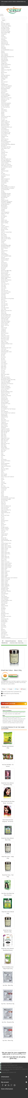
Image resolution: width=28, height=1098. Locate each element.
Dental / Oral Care (5, 325)
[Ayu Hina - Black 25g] (7, 977)
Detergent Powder (5, 588)
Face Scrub (3, 361)
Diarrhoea (3, 39)
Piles (2, 172)
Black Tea (3, 502)
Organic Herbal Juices (6, 564)
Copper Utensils (4, 533)
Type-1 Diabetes (4, 54)
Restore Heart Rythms (6, 64)
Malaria (2, 113)
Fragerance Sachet (5, 428)
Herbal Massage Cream (6, 347)
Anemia (2, 198)
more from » (12, 675)
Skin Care (3, 334)
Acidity (2, 35)
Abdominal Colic (4, 43)
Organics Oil (3, 560)
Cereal (2, 491)
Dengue (2, 112)
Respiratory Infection (5, 246)
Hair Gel (3, 418)
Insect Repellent (4, 599)
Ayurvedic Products (5, 23)
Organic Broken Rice (5, 553)
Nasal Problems (4, 248)
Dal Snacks (3, 524)
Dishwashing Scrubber (6, 499)
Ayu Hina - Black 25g (8, 985)
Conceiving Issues (5, 131)
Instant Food (4, 488)
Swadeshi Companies (5, 637)
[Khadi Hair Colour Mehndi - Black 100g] (7, 830)
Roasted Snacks (4, 520)
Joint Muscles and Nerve (6, 85)
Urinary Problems (5, 163)
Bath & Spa (3, 311)
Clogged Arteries (4, 60)
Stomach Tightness (5, 44)
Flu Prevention (4, 117)
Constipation (3, 34)
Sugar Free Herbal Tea (6, 510)
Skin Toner (3, 369)
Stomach (3, 257)
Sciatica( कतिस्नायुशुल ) (5, 95)
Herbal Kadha (4, 511)
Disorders (3, 192)
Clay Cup (3, 302)
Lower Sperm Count (5, 148)
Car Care (3, 595)
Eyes (2, 452)
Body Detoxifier (4, 76)
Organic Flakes (4, 583)
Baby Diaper (3, 446)
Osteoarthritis (4, 89)
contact (1, 14)
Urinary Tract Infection (6, 164)
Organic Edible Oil (5, 584)
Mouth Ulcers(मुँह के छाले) (6, 270)
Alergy (2, 73)
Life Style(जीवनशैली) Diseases (7, 50)
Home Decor (3, 633)
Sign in (2, 5)
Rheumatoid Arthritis (5, 88)
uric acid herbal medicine (6, 167)
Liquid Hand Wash (5, 597)
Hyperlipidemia (4, 206)
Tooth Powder (4, 327)
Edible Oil (3, 470)
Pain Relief (3, 625)
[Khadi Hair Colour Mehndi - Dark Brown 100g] (7, 774)
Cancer (2, 71)
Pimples (3, 230)
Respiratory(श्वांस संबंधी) (6, 245)
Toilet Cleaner (4, 596)
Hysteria (3, 137)
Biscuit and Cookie (5, 515)
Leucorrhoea (3, 128)
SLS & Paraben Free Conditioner (8, 412)
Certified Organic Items (6, 543)
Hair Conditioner (4, 411)
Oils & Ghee (3, 559)
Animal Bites (4, 182)
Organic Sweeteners (5, 571)
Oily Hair (3, 410)
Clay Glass (3, 295)
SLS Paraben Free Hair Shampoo (8, 408)
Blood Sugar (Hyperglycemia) (7, 56)
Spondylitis (3, 101)
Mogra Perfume (4, 426)
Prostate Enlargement (6, 141)
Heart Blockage (4, 59)
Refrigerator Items (5, 613)
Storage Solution (4, 527)
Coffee (2, 514)
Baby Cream (3, 436)
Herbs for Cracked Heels (6, 232)
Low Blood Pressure (5, 174)
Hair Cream (3, 419)
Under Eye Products (5, 382)
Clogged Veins (4, 63)
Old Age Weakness (5, 204)
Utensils (3, 532)
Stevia (2, 467)
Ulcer (2, 80)
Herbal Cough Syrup (5, 121)
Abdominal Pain (4, 42)
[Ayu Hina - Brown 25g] (7, 1032)
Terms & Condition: (7, 710)
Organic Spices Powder (6, 547)
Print (4, 695)
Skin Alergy (3, 240)
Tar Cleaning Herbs (5, 189)
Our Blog (3, 636)
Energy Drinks (4, 620)
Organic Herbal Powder (6, 567)
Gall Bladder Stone (5, 196)
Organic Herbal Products (6, 563)
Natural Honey (4, 464)
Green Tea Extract (5, 507)
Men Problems (4, 140)
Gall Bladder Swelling (5, 194)
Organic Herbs (4, 568)
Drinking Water (4, 621)
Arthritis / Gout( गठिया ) (6, 87)
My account (5, 1082)
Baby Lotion (3, 435)
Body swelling (4, 185)
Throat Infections (4, 181)
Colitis (2, 261)
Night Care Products (5, 377)
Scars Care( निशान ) (5, 389)
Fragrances (3, 422)
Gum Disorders (4, 266)
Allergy (2, 190)
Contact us (3, 3)
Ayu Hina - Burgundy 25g (8, 1022)
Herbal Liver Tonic (5, 213)
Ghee (2, 471)
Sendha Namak (4, 539)
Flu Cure (3, 119)
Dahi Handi (3, 297)
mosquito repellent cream (6, 600)
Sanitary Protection (5, 448)
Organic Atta (3, 569)
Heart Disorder (4, 57)
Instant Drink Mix (5, 619)
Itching (2, 242)
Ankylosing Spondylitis (6, 103)
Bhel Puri (3, 521)
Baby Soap (3, 442)
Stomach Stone (4, 281)
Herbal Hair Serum (5, 420)
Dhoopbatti (3, 608)
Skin (2, 224)
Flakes (2, 494)
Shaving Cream (4, 398)
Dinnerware (3, 631)
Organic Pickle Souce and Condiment (9, 577)
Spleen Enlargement (5, 178)
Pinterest (24, 689)
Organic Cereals (4, 548)
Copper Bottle (4, 535)
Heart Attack (3, 61)
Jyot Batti (3, 612)
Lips (2, 456)
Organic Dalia (4, 576)
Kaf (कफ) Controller (5, 30)
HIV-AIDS (3, 79)
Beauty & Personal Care (6, 310)
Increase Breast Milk (5, 133)
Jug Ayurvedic (4, 632)
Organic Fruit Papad (5, 579)
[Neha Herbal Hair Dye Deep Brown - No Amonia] (7, 793)
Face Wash (3, 353)
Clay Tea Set (4, 301)
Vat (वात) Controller (5, 27)
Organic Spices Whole (6, 545)
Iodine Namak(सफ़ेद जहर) (6, 540)
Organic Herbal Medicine (6, 565)
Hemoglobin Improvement (6, 201)
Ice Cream (3, 623)
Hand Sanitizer (4, 601)
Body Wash (3, 366)
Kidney (2, 218)
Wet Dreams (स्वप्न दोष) (6, 147)
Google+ (11, 689)
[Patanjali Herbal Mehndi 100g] (7, 738)
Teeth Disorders (4, 265)
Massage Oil (4, 145)
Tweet (17, 689)
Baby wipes (3, 434)
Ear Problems (4, 216)
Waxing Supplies (4, 402)
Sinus (2, 249)
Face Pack (3, 357)
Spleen (2, 177)
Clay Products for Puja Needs (7, 298)
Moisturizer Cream (5, 338)
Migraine (3, 169)
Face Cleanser (4, 363)
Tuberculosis (4, 253)
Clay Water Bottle (5, 307)
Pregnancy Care (4, 136)
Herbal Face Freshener (6, 395)
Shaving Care (4, 397)
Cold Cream (3, 349)
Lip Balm (3, 373)
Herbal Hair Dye (4, 416)
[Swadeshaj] (14, 10)
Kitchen (2, 462)
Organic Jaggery (4, 575)
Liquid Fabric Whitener (6, 591)
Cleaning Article (4, 587)
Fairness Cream (4, 342)
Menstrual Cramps (5, 125)
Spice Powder (4, 474)
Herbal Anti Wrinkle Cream (6, 343)
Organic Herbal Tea (5, 557)
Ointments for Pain (5, 99)
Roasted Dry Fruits (5, 487)
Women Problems (5, 123)
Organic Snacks (4, 581)
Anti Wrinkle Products (6, 378)
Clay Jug (3, 306)
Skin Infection (4, 228)
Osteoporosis (4, 100)
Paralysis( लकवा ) (4, 93)
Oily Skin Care (4, 385)
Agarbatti (3, 604)
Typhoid (2, 115)
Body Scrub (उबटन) (5, 374)
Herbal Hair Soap (4, 318)
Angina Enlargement (5, 67)
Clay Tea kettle (4, 303)
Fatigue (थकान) (4, 77)
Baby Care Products (5, 430)
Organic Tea (3, 555)
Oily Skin (3, 345)
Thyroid (2, 83)
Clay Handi (3, 286)
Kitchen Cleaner (4, 496)
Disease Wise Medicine (6, 280)
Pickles (2, 479)
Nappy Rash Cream (5, 438)
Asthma (2, 252)
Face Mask (3, 362)
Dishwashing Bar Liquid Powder (8, 498)
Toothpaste (3, 330)
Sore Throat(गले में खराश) (6, 256)
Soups (2, 495)
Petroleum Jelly (4, 394)
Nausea (2, 46)
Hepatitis (3, 210)
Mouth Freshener (4, 333)
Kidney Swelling (4, 222)
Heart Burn (3, 47)
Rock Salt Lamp (4, 634)
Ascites (2, 184)
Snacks (2, 519)
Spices (2, 472)
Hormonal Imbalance (5, 75)
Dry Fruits (3, 486)
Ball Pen (3, 629)
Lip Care (3, 370)
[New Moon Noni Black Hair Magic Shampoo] (7, 885)
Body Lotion (3, 367)
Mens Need (3, 450)
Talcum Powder (4, 323)
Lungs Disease (4, 250)
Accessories (3, 459)
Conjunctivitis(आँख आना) (6, 161)
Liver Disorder (4, 208)
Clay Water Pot (4, 305)
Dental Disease (4, 264)
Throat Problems (4, 180)
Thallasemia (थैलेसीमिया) (6, 202)
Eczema (3, 233)
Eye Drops (3, 157)
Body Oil (3, 375)
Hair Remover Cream (5, 403)
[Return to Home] (2, 641)
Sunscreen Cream (5, 339)
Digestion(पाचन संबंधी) (5, 32)
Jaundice (3, 209)
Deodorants (3, 427)
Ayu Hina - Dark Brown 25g (7, 1003)
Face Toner (3, 365)
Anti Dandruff (4, 155)
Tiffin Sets (3, 531)
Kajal (2, 454)
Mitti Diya (3, 299)
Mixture (2, 525)
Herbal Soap (3, 313)
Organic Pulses (4, 549)
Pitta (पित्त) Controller (5, 28)
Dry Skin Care (4, 390)
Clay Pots (3, 282)
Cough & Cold (4, 120)
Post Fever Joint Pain (6, 116)
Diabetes (3, 52)
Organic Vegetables (5, 585)
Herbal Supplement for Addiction (8, 186)
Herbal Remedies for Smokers (7, 188)
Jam (2, 480)
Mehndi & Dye (4, 414)
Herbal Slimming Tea (5, 512)
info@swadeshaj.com (18, 1054)
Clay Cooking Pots (5, 284)
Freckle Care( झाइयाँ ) (5, 386)
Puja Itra (3, 611)
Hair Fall (3, 153)
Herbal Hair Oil (4, 406)
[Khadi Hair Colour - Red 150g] (7, 866)
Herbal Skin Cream (5, 335)
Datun (2, 326)
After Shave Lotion (5, 401)
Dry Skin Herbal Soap (5, 315)
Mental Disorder (4, 273)
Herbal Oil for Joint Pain (6, 97)
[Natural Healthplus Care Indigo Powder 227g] (7, 958)
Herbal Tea (3, 503)
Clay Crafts (3, 309)
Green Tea (3, 504)
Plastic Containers (5, 528)
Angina (2, 68)
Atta (2, 536)
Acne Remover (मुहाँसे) (5, 381)
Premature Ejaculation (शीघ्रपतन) (8, 144)
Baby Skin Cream (5, 439)
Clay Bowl (3, 294)
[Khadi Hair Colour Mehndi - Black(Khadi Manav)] (7, 940)
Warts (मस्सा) (3, 234)
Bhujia (2, 523)
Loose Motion (4, 38)
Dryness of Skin (4, 229)
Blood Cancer (4, 72)
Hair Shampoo (4, 407)
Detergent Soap (4, 589)
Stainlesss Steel (4, 529)
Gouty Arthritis (4, 91)
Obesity (2, 51)
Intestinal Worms (4, 260)
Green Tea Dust (4, 508)
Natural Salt (3, 537)
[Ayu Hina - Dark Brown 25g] (7, 995)
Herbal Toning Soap (5, 317)
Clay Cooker (3, 287)
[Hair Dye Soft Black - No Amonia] (7, 756)
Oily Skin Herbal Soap (6, 314)
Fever (2, 108)
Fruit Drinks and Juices (6, 616)
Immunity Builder (4, 171)
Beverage (3, 615)
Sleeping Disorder (5, 276)
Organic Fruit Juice (5, 561)
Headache (3, 168)
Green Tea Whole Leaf (6, 506)
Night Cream (3, 341)
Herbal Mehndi (4, 415)
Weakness (3, 176)
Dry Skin (3, 346)
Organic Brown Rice (5, 552)
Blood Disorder (4, 197)
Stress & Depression (5, 274)
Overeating (3, 48)
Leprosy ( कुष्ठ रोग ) (5, 226)
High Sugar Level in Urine (6, 165)
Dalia (2, 484)
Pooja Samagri (4, 603)
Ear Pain (3, 217)
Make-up (3, 451)
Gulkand (3, 482)
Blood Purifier (4, 205)
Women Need (4, 447)
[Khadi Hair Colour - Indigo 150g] (7, 848)
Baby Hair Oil (4, 432)
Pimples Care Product (6, 387)
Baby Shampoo (4, 440)
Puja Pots (3, 609)
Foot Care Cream (5, 350)
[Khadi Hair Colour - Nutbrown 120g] (7, 921)
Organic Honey (4, 573)
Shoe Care (3, 592)
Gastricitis (3, 36)
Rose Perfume (4, 424)
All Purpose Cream (5, 337)
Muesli (2, 492)
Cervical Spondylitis (5, 104)
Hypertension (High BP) (6, 69)
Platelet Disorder (4, 200)
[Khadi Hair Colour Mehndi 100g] (7, 903)
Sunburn (3, 241)
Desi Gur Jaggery (5, 468)
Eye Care (3, 156)
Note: (4, 715)
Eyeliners (3, 455)
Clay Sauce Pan (4, 290)
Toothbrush (3, 329)
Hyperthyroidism (4, 84)
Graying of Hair (4, 152)
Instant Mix (3, 490)
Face (2, 458)
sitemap (1, 15)
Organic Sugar (4, 572)
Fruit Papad (3, 483)
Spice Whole (4, 475)
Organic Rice (4, 551)
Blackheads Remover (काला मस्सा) (8, 379)
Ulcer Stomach (4, 81)
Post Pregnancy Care (5, 132)
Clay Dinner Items (5, 293)
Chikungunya (4, 109)
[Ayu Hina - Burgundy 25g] (7, 1013)
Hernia (2, 149)
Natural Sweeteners (5, 463)
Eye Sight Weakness (5, 160)
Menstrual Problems (5, 124)
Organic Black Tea (5, 556)
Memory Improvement (6, 277)
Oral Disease (4, 262)
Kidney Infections (5, 221)
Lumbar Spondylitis (5, 105)
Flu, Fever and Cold (5, 107)
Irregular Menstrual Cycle (6, 127)
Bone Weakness (4, 96)
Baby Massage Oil (5, 431)
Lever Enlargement (5, 212)
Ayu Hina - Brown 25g (8, 1040)
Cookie (2, 516)
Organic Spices (4, 544)
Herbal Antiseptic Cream (6, 351)
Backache (3, 92)
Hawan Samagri (4, 605)
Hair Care (3, 151)
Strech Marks (4, 135)
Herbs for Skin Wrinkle (6, 238)
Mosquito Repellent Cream (7, 391)
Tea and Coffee (4, 500)
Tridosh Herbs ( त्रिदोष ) (6, 26)
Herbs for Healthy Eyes (6, 159)
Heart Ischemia (4, 65)
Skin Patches (4, 236)
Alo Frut (3, 617)
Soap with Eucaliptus (5, 321)
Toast (2, 541)
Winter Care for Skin (5, 393)
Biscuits (3, 517)
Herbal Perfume (4, 423)
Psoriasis (3, 225)
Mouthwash (3, 331)
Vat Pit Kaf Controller (5, 31)
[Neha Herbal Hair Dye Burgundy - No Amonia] (7, 811)
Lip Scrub (3, 371)
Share (4, 689)
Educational (3, 627)
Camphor (3, 607)
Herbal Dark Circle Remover (7, 383)
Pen (2, 628)
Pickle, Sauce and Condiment (7, 476)
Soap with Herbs (4, 319)
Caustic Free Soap (5, 322)
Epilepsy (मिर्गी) (4, 278)
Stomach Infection (5, 258)
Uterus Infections (5, 139)
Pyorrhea (3, 269)
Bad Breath (3, 268)
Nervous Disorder (5, 272)
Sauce (2, 478)
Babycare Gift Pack (5, 443)
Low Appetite (4, 40)
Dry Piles (3, 173)
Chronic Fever (4, 111)
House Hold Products (5, 460)
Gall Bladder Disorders (6, 193)
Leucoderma (3, 244)
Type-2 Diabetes (4, 55)
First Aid (3, 624)
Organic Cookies (4, 580)
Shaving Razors (4, 399)
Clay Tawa (3, 285)
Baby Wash (3, 444)
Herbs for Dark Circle (5, 237)
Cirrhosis (3, 214)
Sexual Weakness (5, 129)
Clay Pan (3, 289)
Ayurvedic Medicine (5, 24)
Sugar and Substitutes (6, 466)
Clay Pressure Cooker (6, 291)
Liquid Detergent (4, 593)
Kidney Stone (4, 220)
